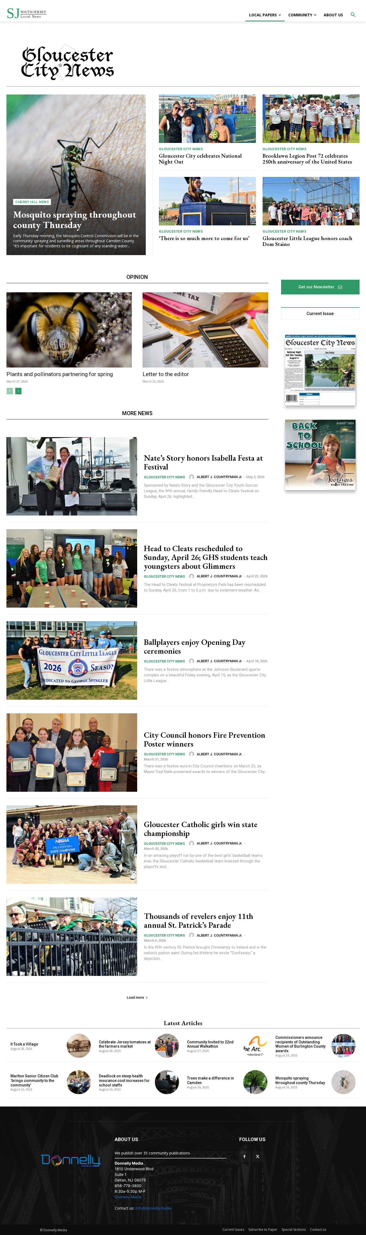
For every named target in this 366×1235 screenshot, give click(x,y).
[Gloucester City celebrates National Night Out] (207, 118)
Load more (135, 997)
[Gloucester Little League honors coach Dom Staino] (311, 201)
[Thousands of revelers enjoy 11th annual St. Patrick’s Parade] (71, 936)
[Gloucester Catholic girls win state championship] (71, 844)
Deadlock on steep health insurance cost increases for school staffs (124, 1080)
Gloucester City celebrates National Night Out (200, 158)
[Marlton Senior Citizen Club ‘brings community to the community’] (79, 1082)
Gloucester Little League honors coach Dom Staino (307, 241)
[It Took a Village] (79, 1046)
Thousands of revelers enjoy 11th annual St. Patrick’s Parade (198, 920)
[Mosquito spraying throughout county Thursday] (76, 174)
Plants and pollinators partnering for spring (59, 374)
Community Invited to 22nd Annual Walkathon (210, 1044)
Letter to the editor (166, 374)
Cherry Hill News (32, 202)
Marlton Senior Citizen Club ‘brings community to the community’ (34, 1080)
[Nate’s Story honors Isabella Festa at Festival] (71, 476)
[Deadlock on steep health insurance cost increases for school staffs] (167, 1082)
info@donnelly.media (153, 1208)
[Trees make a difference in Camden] (255, 1082)
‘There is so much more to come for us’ (204, 238)
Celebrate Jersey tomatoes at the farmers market (125, 1044)
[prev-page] (9, 391)
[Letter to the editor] (205, 330)
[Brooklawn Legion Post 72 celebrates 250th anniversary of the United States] (311, 118)
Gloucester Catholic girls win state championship (200, 828)
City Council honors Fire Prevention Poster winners (204, 739)
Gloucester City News (181, 149)
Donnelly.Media (128, 1197)
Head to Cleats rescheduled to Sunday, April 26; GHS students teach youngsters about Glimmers (206, 557)
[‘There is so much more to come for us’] (207, 201)
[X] (257, 1156)
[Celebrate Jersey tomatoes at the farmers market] (167, 1046)
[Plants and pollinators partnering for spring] (69, 330)
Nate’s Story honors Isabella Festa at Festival (203, 462)
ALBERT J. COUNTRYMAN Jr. (219, 477)
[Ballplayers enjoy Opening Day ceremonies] (71, 660)
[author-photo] (192, 477)
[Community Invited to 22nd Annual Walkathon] (255, 1046)
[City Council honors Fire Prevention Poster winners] (71, 752)
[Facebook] (244, 1156)
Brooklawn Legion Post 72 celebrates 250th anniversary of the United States (307, 158)
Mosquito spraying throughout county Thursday (74, 219)
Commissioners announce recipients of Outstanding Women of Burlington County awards (300, 1044)
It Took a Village (24, 1044)
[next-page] (18, 391)
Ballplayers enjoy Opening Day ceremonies (194, 646)
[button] (353, 15)
